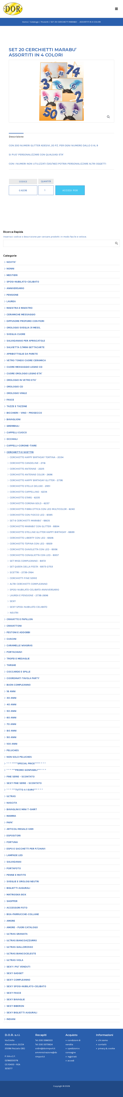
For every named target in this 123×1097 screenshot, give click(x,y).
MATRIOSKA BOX (16, 894)
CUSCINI (11, 638)
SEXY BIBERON (15, 1005)
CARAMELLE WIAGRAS (20, 645)
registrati (72, 1056)
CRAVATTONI (14, 625)
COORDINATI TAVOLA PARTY (23, 678)
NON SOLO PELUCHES (19, 756)
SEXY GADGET (15, 973)
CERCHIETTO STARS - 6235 (25, 497)
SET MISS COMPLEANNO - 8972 (28, 560)
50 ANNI (11, 710)
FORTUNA (12, 842)
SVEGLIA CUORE (16, 334)
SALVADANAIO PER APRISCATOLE (26, 340)
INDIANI (11, 1019)
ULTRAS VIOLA (15, 960)
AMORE (11, 920)
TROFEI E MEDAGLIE (18, 658)
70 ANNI (11, 724)
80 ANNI (11, 730)
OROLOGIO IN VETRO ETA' (21, 379)
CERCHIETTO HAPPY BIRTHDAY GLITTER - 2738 (36, 480)
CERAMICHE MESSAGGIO (21, 314)
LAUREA (11, 301)
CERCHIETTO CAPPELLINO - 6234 (28, 491)
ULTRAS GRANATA (17, 933)
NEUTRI (14, 612)
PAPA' (10, 822)
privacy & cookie (106, 1048)
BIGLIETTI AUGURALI (18, 887)
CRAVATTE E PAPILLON (20, 619)
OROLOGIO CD (15, 386)
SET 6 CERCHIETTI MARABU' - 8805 (30, 520)
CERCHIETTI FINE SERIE (23, 578)
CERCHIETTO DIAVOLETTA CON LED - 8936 (33, 549)
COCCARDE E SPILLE (18, 671)
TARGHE (11, 665)
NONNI (10, 268)
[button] (108, 117)
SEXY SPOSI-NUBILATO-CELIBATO (28, 606)
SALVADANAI (14, 861)
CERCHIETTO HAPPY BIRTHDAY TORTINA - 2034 (36, 457)
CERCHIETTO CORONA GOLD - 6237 (29, 503)
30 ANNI (11, 697)
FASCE (10, 399)
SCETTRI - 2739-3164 (21, 572)
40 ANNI (11, 704)
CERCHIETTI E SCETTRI (20, 452)
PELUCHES (13, 750)
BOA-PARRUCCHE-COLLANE (23, 914)
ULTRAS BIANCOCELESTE (21, 953)
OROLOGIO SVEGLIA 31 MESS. (24, 327)
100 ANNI (12, 743)
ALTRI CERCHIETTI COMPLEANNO (28, 583)
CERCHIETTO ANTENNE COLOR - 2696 (31, 474)
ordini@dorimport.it (45, 1048)
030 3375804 (46, 1044)
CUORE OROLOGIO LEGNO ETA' (24, 373)
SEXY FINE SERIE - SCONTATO (24, 783)
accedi (71, 1060)
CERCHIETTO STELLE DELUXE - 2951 (30, 486)
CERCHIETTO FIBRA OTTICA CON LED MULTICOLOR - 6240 (42, 509)
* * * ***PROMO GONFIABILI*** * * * (26, 769)
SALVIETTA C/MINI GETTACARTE (26, 347)
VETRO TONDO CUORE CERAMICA (26, 360)
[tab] (16, 137)
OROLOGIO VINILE (17, 393)
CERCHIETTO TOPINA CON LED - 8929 (31, 543)
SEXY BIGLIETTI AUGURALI (22, 1012)
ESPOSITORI (14, 835)
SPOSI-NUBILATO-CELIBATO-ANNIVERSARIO (34, 589)
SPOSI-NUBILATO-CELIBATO (23, 281)
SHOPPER (12, 901)
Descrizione (16, 136)
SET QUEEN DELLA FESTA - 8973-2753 (31, 566)
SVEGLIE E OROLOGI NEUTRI (23, 881)
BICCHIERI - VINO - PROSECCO (24, 412)
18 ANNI (11, 691)
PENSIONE (12, 294)
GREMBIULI (13, 425)
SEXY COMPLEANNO (18, 979)
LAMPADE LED (15, 855)
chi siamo (103, 1040)
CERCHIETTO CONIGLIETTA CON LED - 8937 (34, 555)
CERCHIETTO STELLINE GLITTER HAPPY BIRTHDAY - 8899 (42, 532)
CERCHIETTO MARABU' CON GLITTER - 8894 (34, 526)
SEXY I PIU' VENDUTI (18, 966)
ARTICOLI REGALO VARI (20, 828)
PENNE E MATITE (16, 874)
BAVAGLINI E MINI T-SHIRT (22, 809)
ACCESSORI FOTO (17, 907)
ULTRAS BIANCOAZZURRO (22, 940)
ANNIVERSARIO (15, 288)
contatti (102, 1044)
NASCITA (12, 802)
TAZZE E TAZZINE (17, 406)
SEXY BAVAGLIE (16, 999)
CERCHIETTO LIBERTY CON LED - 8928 (31, 537)
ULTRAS (11, 796)
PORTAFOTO (14, 868)
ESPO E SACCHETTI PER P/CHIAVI (26, 848)
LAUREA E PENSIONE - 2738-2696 (29, 595)
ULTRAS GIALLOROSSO (20, 946)
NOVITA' (11, 261)
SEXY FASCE (14, 992)
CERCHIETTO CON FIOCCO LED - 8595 (31, 514)
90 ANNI (11, 737)
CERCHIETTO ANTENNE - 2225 (27, 468)
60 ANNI (11, 717)
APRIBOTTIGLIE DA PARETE (22, 353)
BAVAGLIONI (13, 419)
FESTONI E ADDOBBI (18, 632)
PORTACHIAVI (14, 651)
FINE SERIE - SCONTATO (21, 776)
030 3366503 (46, 1040)
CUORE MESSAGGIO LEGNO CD (24, 366)
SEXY (13, 601)
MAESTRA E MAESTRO (20, 307)
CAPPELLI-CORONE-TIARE (22, 445)
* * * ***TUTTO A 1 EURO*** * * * (25, 789)
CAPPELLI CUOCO (17, 432)
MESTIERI (12, 275)
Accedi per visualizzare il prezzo (70, 192)
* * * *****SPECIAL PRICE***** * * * (26, 763)
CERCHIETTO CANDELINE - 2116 (27, 462)
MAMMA (11, 815)
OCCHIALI (12, 438)
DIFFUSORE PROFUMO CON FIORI (25, 320)
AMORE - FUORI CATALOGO (22, 927)
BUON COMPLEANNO (19, 684)
